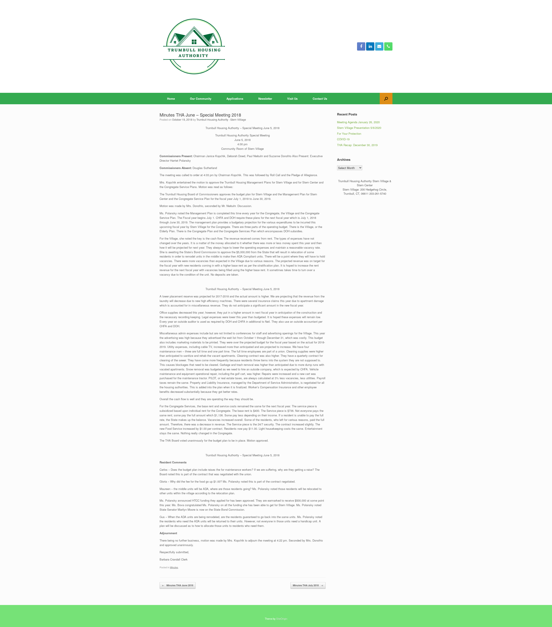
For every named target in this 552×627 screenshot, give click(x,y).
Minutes (174, 567)
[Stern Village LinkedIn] (370, 46)
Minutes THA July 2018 (308, 585)
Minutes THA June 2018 (177, 585)
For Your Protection (349, 133)
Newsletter (265, 98)
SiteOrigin (281, 618)
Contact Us (320, 98)
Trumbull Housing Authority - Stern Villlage (221, 119)
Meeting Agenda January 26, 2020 (358, 122)
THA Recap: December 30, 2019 (357, 145)
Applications (234, 98)
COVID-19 (343, 139)
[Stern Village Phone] (388, 46)
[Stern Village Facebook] (361, 46)
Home (171, 98)
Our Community (200, 98)
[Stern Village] (195, 46)
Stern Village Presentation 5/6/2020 (359, 128)
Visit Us (292, 98)
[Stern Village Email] (379, 46)
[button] (386, 98)
